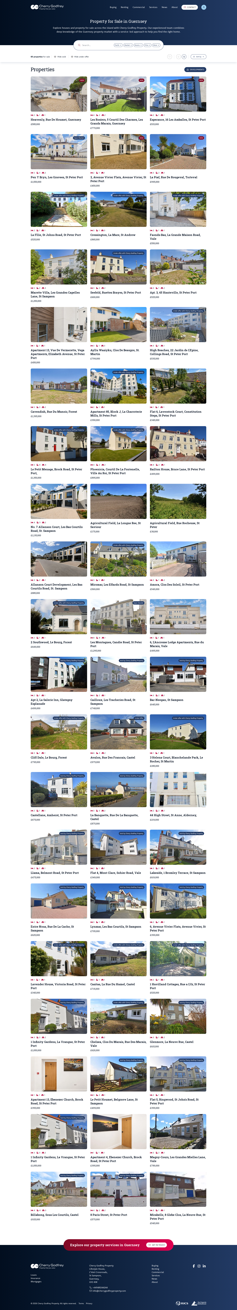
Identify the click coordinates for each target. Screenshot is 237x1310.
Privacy (89, 1303)
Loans (34, 1274)
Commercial (139, 7)
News (164, 7)
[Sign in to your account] (203, 7)
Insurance (35, 1278)
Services (153, 7)
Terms (81, 1303)
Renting (124, 7)
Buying (113, 7)
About (175, 7)
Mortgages (36, 1281)
